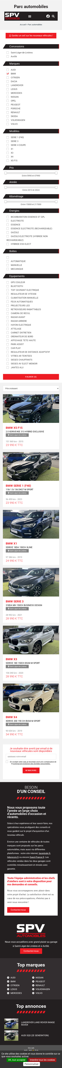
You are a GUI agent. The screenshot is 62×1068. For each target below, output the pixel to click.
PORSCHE (15, 108)
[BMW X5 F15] (31, 408)
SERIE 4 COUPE (18, 145)
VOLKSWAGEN (17, 120)
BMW (13, 73)
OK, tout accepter (16, 1060)
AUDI (13, 70)
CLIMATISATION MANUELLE (24, 298)
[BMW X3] (31, 640)
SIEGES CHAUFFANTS (21, 359)
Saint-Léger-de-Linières (21, 52)
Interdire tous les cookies (42, 1060)
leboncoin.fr (13, 857)
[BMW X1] (31, 524)
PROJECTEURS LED (20, 305)
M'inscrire (31, 770)
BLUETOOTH (16, 286)
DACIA (13, 81)
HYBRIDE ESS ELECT (20, 244)
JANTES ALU (17, 367)
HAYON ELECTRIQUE (20, 325)
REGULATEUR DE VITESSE (23, 294)
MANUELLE (16, 265)
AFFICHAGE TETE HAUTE (23, 340)
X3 (11, 153)
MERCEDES (16, 93)
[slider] (5, 173)
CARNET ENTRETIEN (20, 332)
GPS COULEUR (17, 282)
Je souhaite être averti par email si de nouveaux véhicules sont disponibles (31, 750)
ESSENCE (15, 224)
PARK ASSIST (17, 344)
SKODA (14, 116)
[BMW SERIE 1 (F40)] (31, 466)
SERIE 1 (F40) (17, 137)
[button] (29, 16)
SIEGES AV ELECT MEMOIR (23, 363)
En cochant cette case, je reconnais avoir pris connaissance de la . (33, 763)
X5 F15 (13, 160)
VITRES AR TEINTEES (21, 356)
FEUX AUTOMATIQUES (21, 301)
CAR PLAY (15, 348)
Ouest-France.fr (37, 857)
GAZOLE (14, 232)
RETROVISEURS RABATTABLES (25, 309)
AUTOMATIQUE (18, 261)
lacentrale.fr (44, 853)
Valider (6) (31, 377)
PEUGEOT (15, 104)
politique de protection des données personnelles (31, 764)
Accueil (23, 25)
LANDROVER (16, 85)
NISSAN (14, 97)
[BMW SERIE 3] (31, 582)
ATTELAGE (15, 329)
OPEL (13, 101)
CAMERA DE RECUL (20, 313)
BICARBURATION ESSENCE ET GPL (27, 217)
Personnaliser (31, 1064)
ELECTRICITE (17, 221)
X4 (11, 156)
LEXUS (13, 89)
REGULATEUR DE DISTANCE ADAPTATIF (30, 352)
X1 (11, 149)
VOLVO (14, 124)
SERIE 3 (14, 141)
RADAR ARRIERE (18, 321)
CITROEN (15, 77)
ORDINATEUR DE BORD (21, 336)
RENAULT (15, 112)
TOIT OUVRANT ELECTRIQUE (24, 290)
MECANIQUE (16, 269)
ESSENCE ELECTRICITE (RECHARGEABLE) (31, 228)
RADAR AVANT (17, 317)
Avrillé (13, 56)
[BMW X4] (31, 698)
